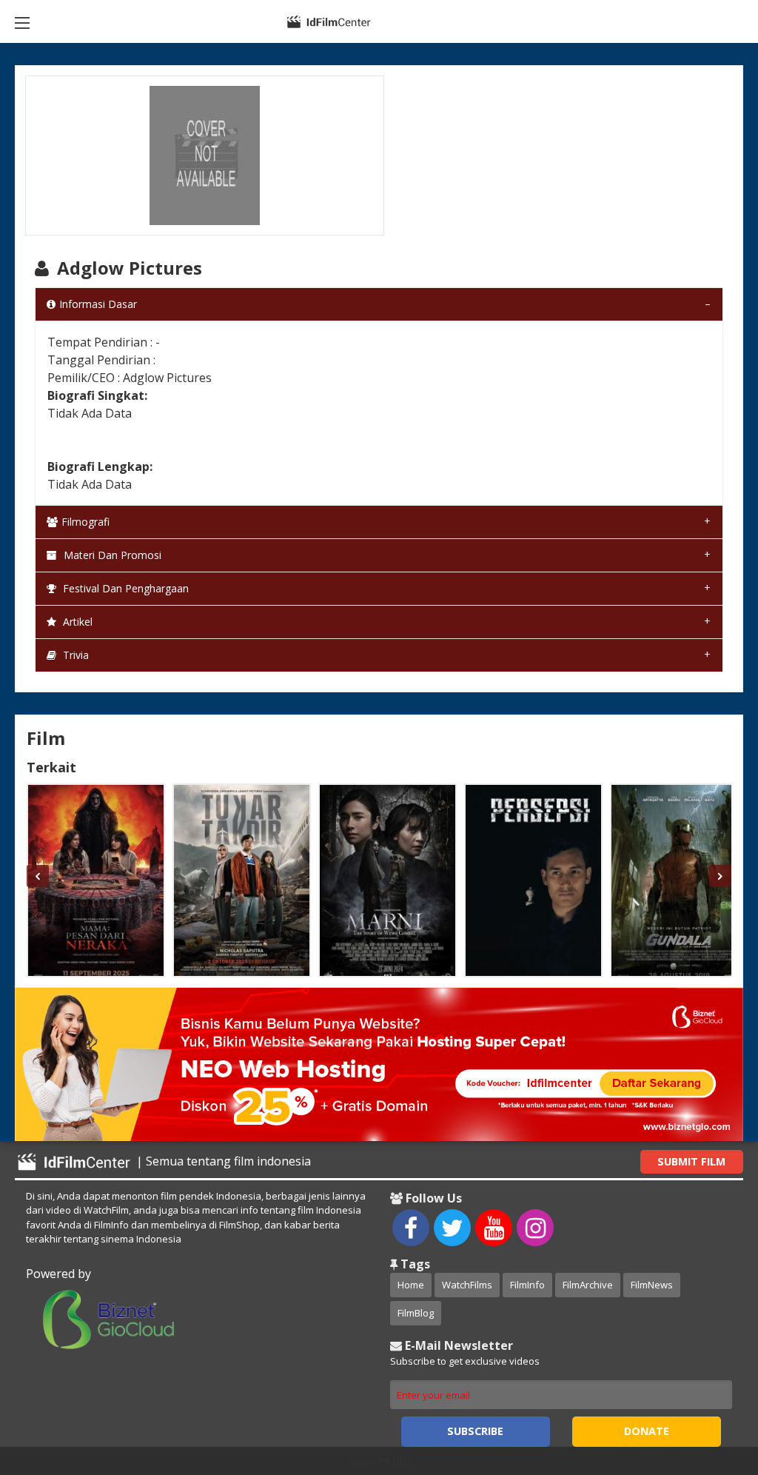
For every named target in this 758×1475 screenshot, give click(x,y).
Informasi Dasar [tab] (98, 304)
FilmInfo (527, 1284)
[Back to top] (709, 1382)
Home (411, 1284)
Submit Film (691, 1161)
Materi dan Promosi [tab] (111, 555)
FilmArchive (588, 1284)
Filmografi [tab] (85, 522)
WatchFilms (467, 1284)
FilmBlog (416, 1313)
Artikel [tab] (76, 622)
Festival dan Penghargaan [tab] (124, 588)
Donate (646, 1431)
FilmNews (652, 1284)
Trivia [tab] (74, 655)
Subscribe (475, 1431)
